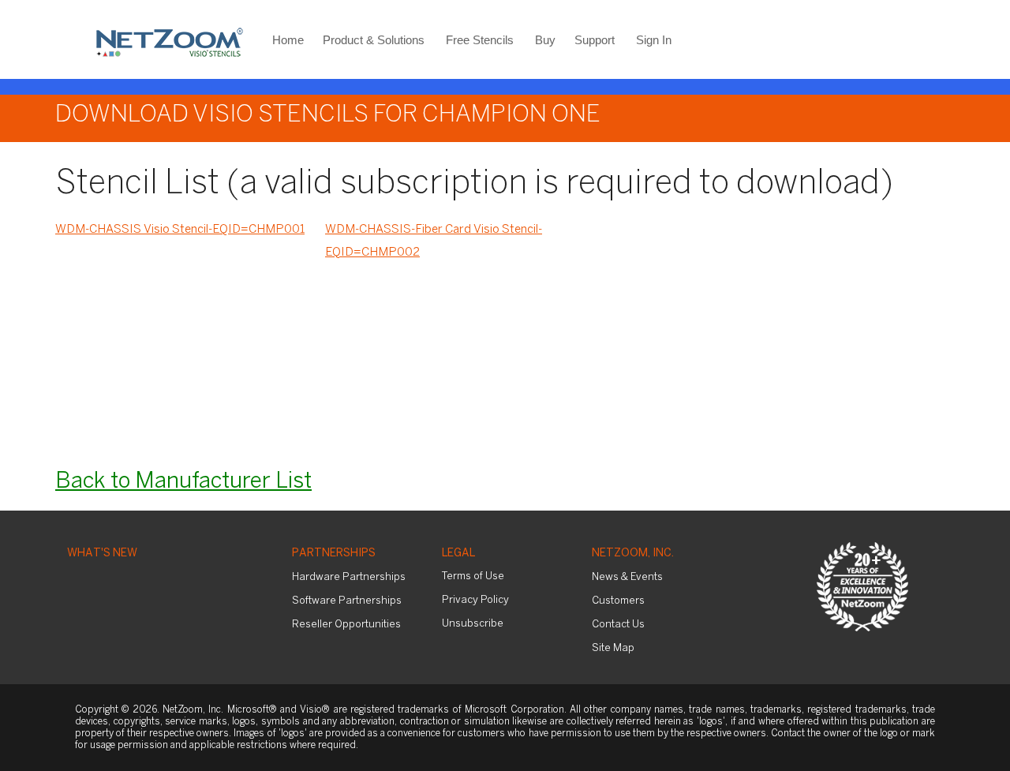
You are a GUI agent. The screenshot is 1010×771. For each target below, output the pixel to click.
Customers (618, 601)
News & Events (627, 577)
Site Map (613, 648)
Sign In (653, 40)
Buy (545, 40)
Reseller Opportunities (346, 624)
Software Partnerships (347, 601)
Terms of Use (473, 576)
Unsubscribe (472, 624)
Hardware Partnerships (349, 577)
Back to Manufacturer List (183, 481)
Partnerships (334, 553)
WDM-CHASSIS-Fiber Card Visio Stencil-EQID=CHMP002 (433, 241)
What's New (102, 553)
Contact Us (618, 624)
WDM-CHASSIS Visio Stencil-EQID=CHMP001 (180, 229)
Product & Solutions (374, 40)
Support (594, 40)
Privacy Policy (475, 600)
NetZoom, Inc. (633, 553)
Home (288, 40)
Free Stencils (480, 40)
